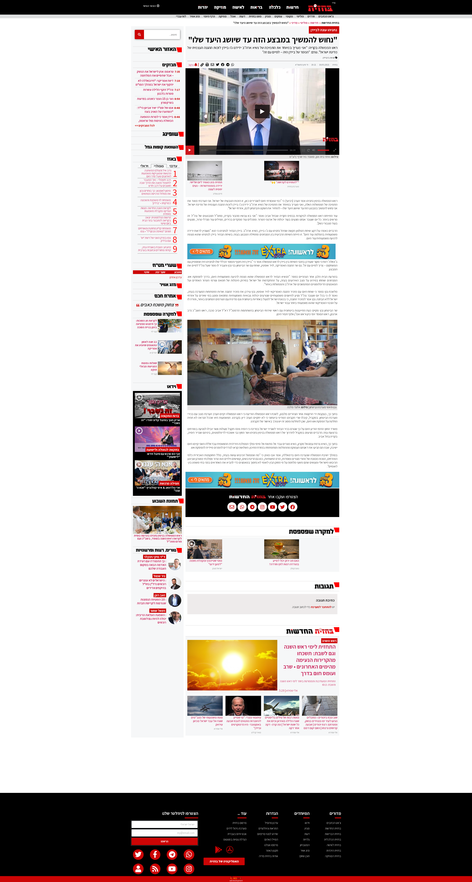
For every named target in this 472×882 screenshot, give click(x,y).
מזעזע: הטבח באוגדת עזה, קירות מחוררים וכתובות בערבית (154, 249)
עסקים (278, 16)
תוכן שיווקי (304, 856)
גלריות (306, 839)
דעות (242, 16)
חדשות (314, 23)
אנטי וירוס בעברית (237, 834)
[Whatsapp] (189, 854)
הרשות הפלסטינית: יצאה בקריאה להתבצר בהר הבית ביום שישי (156, 220)
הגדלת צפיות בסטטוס (235, 839)
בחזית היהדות (333, 850)
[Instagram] (189, 869)
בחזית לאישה (334, 845)
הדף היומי (209, 16)
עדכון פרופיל (271, 823)
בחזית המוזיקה (333, 856)
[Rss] (155, 869)
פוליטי (300, 16)
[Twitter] (138, 854)
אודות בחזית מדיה (268, 856)
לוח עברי (181, 16)
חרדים (311, 16)
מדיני (294, 23)
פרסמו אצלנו (271, 845)
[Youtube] (172, 869)
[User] (138, 869)
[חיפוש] (139, 34)
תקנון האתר (272, 850)
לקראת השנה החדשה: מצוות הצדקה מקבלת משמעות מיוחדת (156, 211)
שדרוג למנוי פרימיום (267, 834)
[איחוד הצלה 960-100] (261, 258)
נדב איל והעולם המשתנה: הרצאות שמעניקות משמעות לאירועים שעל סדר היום (156, 173)
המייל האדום (271, 839)
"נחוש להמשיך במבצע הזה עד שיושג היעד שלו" (262, 39)
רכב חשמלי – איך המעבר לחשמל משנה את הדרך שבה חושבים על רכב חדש (155, 182)
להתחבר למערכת (321, 607)
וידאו (307, 823)
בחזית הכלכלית (332, 839)
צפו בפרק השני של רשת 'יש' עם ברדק (156, 239)
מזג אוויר (195, 16)
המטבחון (305, 845)
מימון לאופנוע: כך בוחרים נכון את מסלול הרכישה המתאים (155, 192)
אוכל (233, 16)
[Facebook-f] (155, 854)
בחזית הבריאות (333, 834)
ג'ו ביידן (326, 57)
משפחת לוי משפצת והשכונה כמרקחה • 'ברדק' (155, 202)
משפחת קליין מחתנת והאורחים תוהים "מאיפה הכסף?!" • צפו (154, 230)
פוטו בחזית (255, 16)
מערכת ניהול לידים (237, 828)
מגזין (268, 16)
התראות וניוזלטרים (268, 828)
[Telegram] (172, 854)
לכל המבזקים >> (145, 126)
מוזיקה (223, 16)
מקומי (289, 16)
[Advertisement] (236, 765)
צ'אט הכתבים (326, 16)
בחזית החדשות (330, 23)
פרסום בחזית (239, 823)
